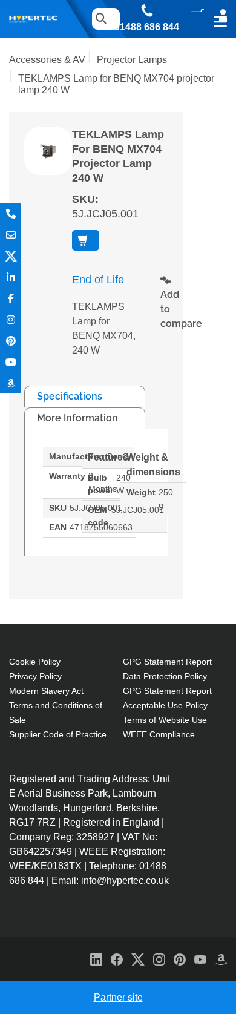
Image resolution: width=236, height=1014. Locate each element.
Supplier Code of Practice (58, 734)
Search (100, 19)
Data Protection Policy (165, 676)
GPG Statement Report (167, 662)
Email (10, 234)
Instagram (10, 319)
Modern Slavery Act (46, 691)
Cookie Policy (35, 662)
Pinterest (10, 340)
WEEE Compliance (159, 734)
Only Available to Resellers (85, 240)
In (10, 277)
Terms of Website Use (165, 720)
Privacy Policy (35, 676)
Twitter (10, 255)
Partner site (118, 997)
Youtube (10, 361)
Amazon (10, 382)
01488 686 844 (146, 27)
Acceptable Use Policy (165, 705)
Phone (10, 213)
